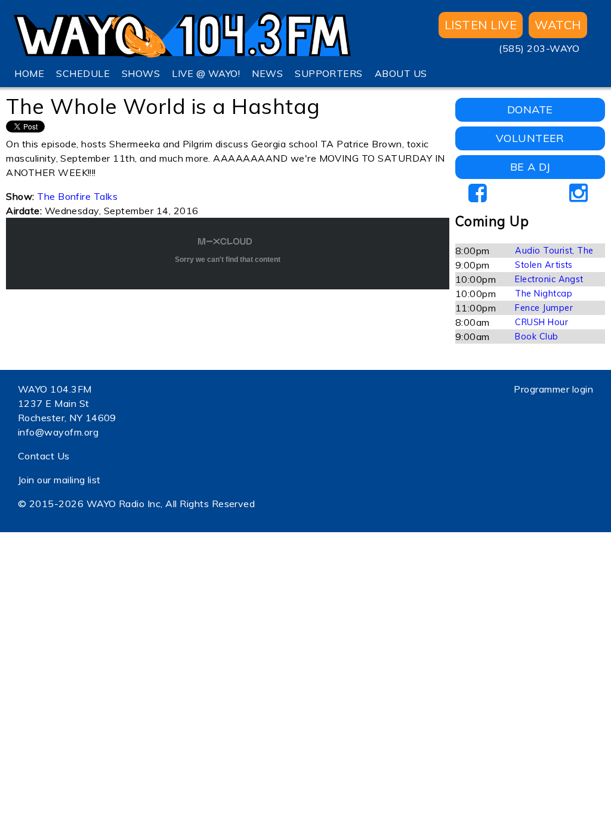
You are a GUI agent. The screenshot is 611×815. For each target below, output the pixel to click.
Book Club (536, 336)
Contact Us (44, 456)
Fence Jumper (544, 307)
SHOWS (141, 73)
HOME (29, 73)
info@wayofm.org (58, 432)
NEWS (267, 73)
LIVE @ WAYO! (206, 73)
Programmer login (553, 389)
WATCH (558, 24)
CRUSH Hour (541, 322)
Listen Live (481, 24)
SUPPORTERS (329, 73)
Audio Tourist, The (554, 250)
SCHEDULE (83, 73)
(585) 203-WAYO (539, 48)
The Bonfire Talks (77, 196)
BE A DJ (530, 167)
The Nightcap (543, 293)
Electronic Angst (549, 279)
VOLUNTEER (530, 138)
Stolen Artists (544, 265)
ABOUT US (401, 73)
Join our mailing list (59, 480)
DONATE (530, 109)
